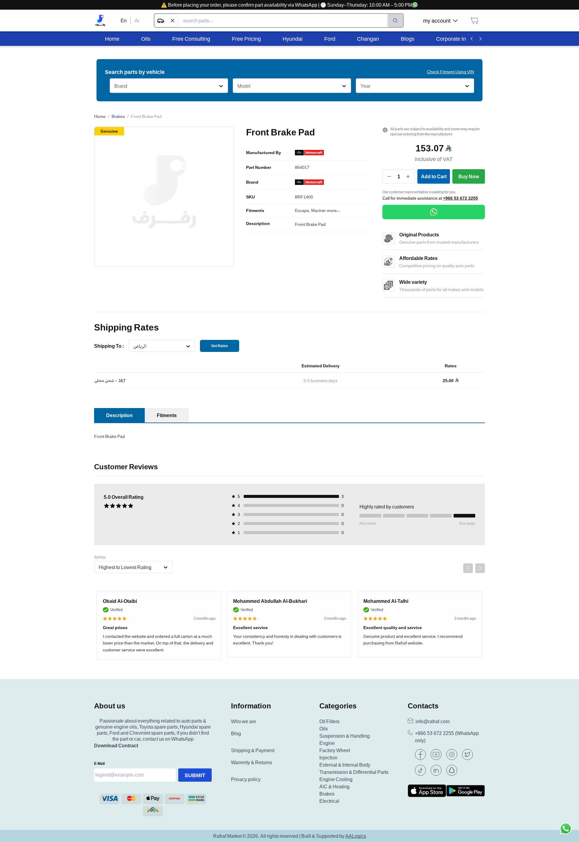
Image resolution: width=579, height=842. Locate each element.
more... (333, 210)
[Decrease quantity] (389, 176)
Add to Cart (434, 176)
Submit (195, 775)
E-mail (99, 763)
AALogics (355, 836)
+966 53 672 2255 (460, 198)
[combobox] (114, 86)
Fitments (255, 210)
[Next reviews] (480, 568)
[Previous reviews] (468, 568)
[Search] (395, 20)
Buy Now (468, 176)
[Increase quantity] (408, 176)
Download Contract (116, 745)
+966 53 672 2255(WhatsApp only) (447, 737)
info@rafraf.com (433, 721)
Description (258, 223)
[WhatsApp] (433, 212)
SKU (250, 197)
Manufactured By (263, 152)
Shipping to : (109, 345)
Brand (252, 182)
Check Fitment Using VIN (450, 71)
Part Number (258, 167)
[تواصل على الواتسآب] (565, 828)
